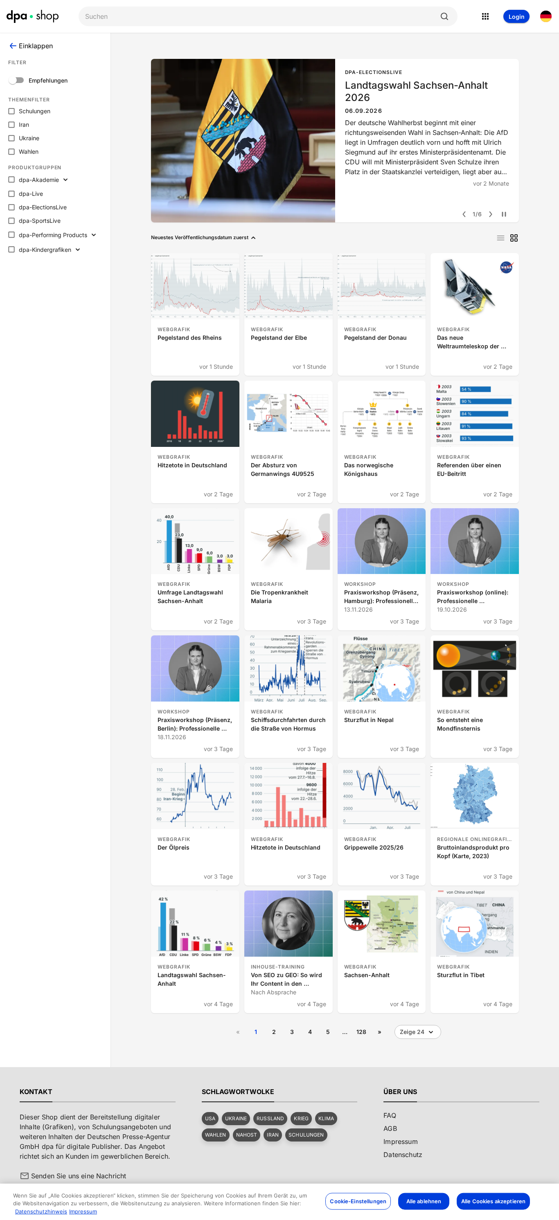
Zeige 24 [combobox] (412, 1031)
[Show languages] (545, 16)
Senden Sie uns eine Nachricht (78, 1176)
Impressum (83, 1211)
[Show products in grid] (514, 238)
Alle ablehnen (424, 1201)
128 (361, 1031)
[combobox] (261, 16)
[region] (279, 1202)
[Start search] (444, 16)
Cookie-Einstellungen (358, 1201)
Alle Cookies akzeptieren (493, 1201)
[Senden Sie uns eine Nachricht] (24, 1176)
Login (517, 16)
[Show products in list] (501, 238)
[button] (210, 1118)
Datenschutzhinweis (41, 1211)
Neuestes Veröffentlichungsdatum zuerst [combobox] (199, 237)
